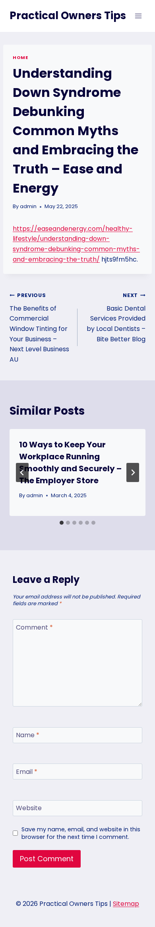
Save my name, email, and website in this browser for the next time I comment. (80, 833)
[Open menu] (138, 16)
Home (20, 57)
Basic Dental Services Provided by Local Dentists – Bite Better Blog (116, 317)
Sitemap (126, 903)
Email (26, 772)
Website (29, 808)
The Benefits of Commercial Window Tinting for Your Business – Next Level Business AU (39, 328)
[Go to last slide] (22, 472)
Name (27, 735)
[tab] (62, 523)
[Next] (132, 472)
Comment (34, 627)
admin (28, 206)
